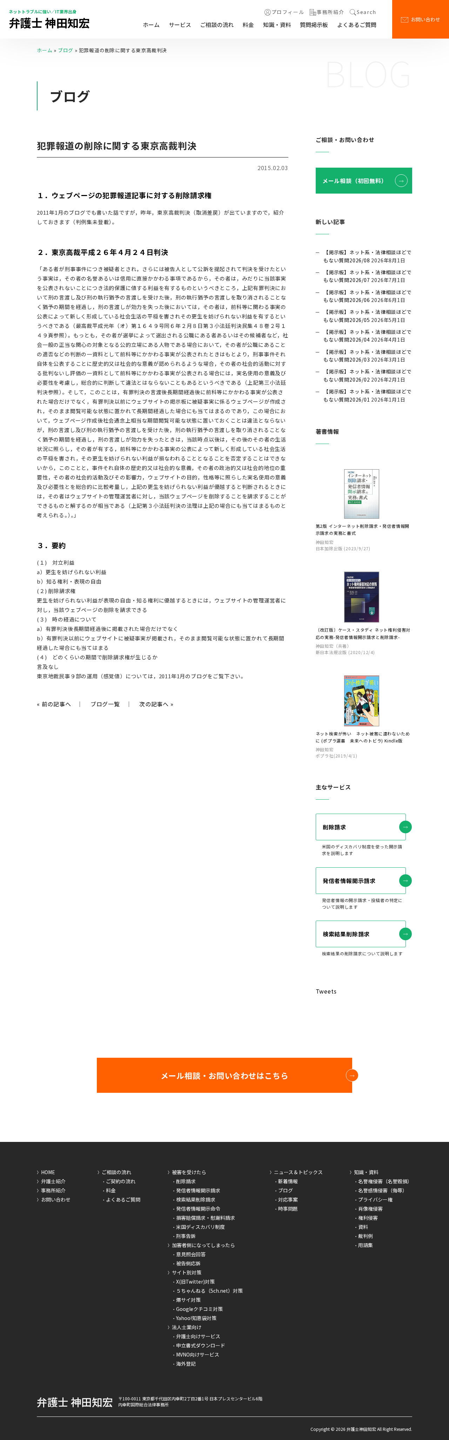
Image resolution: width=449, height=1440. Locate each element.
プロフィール (288, 12)
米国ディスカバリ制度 (200, 1226)
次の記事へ (156, 704)
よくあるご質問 (356, 24)
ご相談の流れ (217, 24)
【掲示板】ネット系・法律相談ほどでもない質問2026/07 (367, 276)
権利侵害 (368, 1217)
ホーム (151, 24)
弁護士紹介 (53, 1181)
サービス (180, 24)
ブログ (65, 50)
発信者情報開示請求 (349, 880)
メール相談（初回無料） (354, 180)
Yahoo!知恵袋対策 (196, 1317)
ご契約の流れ (120, 1181)
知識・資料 (277, 24)
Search (366, 12)
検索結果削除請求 (346, 934)
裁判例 (365, 1235)
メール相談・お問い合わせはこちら (225, 1075)
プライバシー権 (375, 1199)
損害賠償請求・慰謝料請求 (205, 1217)
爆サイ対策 (188, 1299)
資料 (363, 1226)
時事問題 (288, 1208)
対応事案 (288, 1199)
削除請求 (334, 827)
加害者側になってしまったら (203, 1245)
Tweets (326, 991)
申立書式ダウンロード (200, 1345)
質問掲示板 (314, 24)
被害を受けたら (189, 1172)
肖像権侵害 (370, 1208)
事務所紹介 (330, 12)
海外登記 (186, 1363)
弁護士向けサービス (198, 1336)
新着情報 (288, 1181)
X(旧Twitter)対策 (195, 1281)
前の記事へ (54, 704)
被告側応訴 (188, 1263)
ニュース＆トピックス (298, 1172)
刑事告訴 (186, 1235)
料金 (248, 24)
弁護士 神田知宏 (49, 22)
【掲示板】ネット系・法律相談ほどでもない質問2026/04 (367, 335)
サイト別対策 (186, 1272)
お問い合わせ (425, 19)
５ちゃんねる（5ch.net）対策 (209, 1290)
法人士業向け (186, 1327)
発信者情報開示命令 (198, 1208)
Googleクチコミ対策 (199, 1308)
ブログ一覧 (105, 704)
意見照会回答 (191, 1254)
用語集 (365, 1245)
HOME (48, 1172)
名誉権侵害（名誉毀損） (385, 1181)
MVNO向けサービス (197, 1354)
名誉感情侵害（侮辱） (382, 1190)
